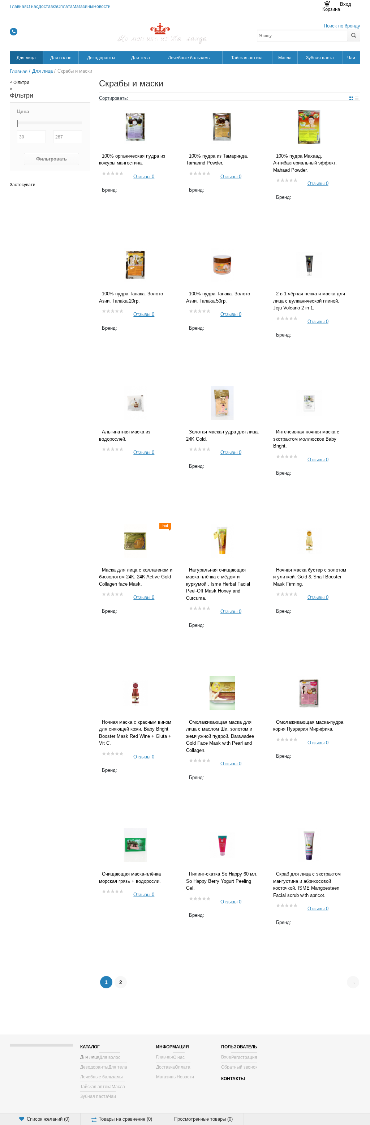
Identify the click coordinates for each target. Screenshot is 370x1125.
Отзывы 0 (143, 176)
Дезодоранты (94, 1067)
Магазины (83, 6)
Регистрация (244, 1057)
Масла (118, 1086)
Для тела (117, 1067)
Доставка (47, 6)
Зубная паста (94, 1096)
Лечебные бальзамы (101, 1076)
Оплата (65, 6)
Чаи (112, 1096)
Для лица (89, 1057)
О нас (32, 6)
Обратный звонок (239, 1067)
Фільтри (21, 82)
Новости (102, 6)
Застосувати (22, 184)
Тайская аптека (96, 1086)
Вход (226, 1057)
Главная (18, 6)
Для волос (109, 1057)
